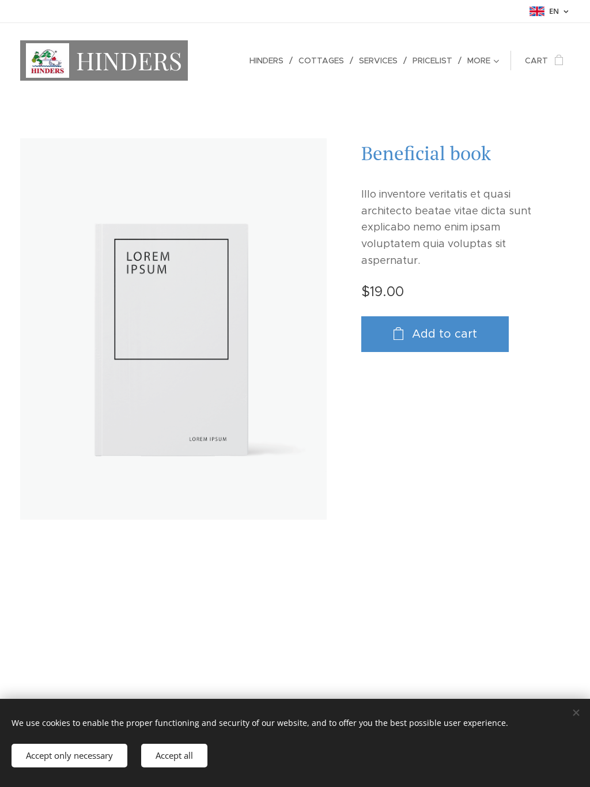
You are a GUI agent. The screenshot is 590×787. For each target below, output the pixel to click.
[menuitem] (270, 60)
